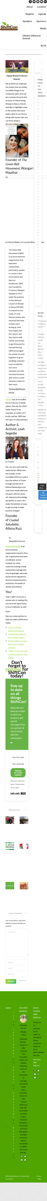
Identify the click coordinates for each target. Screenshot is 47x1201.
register (13, 669)
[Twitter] (34, 1)
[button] (18, 743)
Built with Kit (18, 793)
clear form (22, 980)
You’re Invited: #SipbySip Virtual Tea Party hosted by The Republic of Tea (41, 393)
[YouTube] (41, 1)
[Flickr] (45, 1)
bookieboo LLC (15, 1176)
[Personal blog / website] (21, 1156)
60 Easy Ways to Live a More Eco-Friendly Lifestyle (17, 644)
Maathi (9, 399)
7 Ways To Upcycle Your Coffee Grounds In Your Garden (18, 654)
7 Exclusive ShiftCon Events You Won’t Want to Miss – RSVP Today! (41, 344)
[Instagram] (37, 1)
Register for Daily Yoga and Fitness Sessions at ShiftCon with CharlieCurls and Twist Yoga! (42, 422)
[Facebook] (30, 1)
